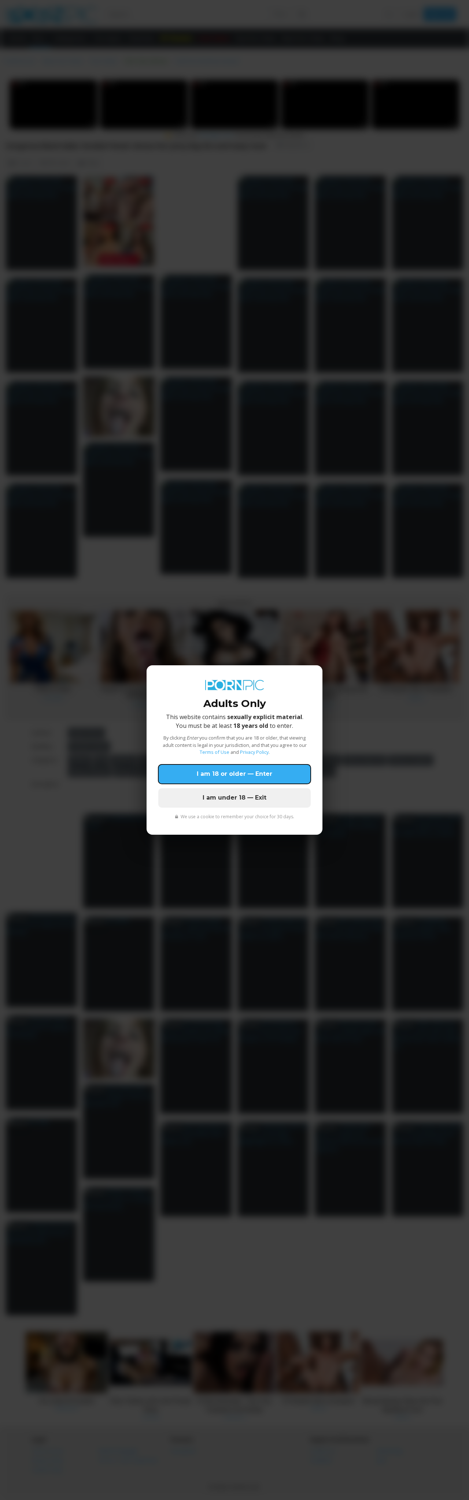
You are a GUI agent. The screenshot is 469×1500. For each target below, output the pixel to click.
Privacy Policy (254, 752)
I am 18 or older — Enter (234, 773)
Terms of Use (214, 752)
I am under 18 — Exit (234, 797)
